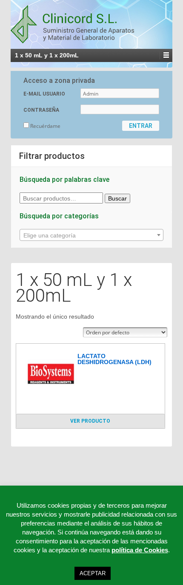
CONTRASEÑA (41, 110)
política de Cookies (140, 550)
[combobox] (91, 235)
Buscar (117, 198)
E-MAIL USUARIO (44, 94)
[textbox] (91, 235)
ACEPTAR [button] (93, 573)
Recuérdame (44, 126)
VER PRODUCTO (90, 421)
